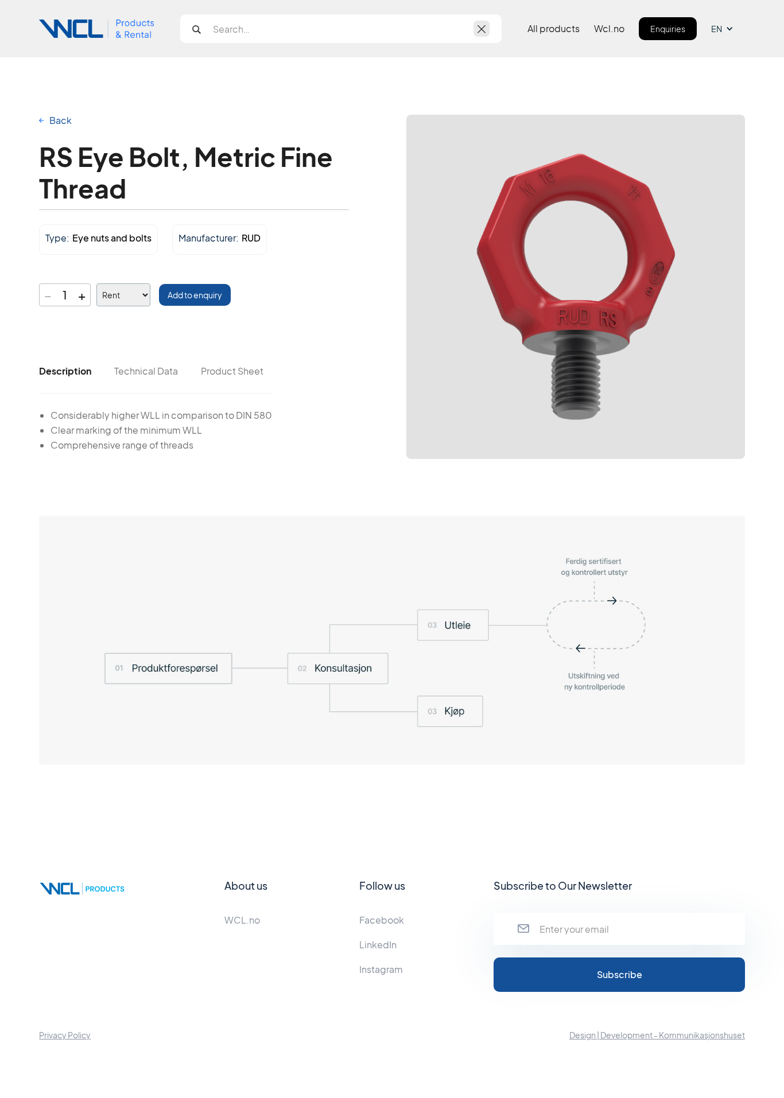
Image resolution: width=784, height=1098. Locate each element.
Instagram (381, 969)
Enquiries (667, 29)
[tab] (65, 371)
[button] (728, 29)
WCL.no (242, 920)
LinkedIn (378, 945)
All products (553, 28)
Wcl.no (609, 28)
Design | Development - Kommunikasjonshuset (657, 1035)
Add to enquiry (195, 295)
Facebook (381, 920)
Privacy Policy (65, 1035)
